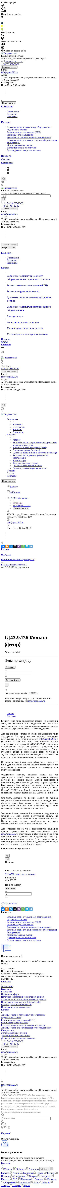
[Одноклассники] (7, 546)
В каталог (6, 1163)
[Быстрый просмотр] (7, 856)
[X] (15, 546)
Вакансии (11, 114)
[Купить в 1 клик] (7, 859)
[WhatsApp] (23, 546)
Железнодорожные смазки (20, 145)
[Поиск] (3, 179)
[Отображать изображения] (2, 35)
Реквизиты (12, 116)
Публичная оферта (10, 994)
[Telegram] (8, 168)
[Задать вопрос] (6, 684)
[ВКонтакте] (3, 546)
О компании (13, 111)
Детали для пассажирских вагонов (24, 150)
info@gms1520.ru (9, 72)
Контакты (7, 162)
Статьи (5, 159)
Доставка (11, 716)
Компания (7, 106)
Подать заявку (8, 103)
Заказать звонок (9, 67)
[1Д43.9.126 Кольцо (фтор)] (29, 616)
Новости (6, 155)
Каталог (6, 122)
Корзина (5, 1133)
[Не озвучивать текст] (2, 48)
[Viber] (19, 546)
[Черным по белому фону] (2, 17)
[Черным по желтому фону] (2, 27)
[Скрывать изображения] (2, 39)
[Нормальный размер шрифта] (3, 8)
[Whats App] (8, 170)
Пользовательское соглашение (16, 1007)
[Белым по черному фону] (2, 20)
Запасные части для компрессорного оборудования (32, 140)
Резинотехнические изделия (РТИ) (24, 132)
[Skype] (27, 546)
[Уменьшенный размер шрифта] (2, 5)
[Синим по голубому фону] (2, 23)
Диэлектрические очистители (21, 147)
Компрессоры (13, 142)
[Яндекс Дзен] (8, 173)
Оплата (10, 713)
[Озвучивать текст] (3, 44)
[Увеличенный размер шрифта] (3, 11)
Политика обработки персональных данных (22, 997)
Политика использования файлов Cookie (21, 1002)
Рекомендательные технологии (16, 1004)
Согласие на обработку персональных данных (21, 1112)
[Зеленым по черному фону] (2, 30)
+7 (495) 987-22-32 (14, 61)
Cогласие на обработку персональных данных (23, 999)
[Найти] (3, 199)
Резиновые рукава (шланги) (20, 135)
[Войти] (2, 183)
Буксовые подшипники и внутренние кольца (29, 137)
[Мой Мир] (11, 546)
